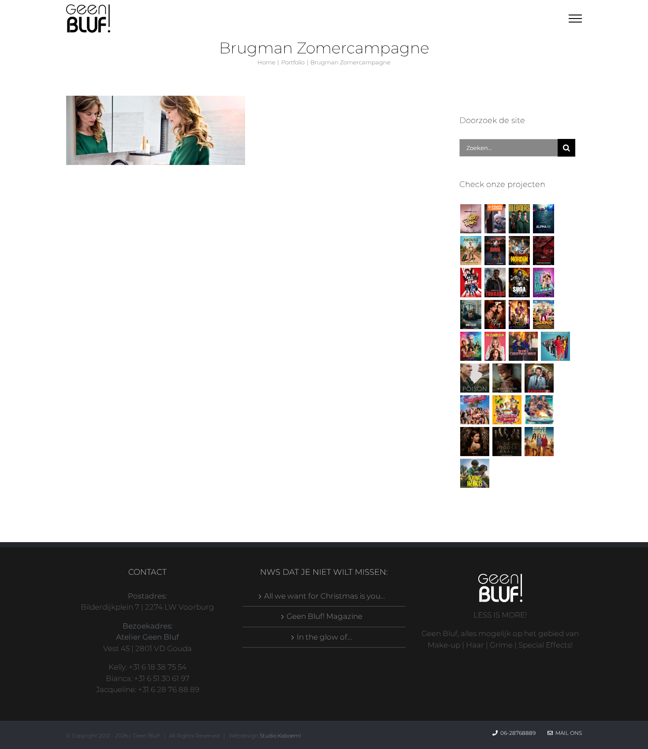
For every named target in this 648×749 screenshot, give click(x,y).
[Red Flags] (495, 314)
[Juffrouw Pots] (519, 314)
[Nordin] (519, 250)
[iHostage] (470, 314)
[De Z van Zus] (495, 346)
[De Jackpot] (543, 314)
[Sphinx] (474, 441)
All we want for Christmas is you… (324, 596)
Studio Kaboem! (280, 735)
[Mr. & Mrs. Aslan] (470, 282)
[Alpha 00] (543, 219)
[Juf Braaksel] (470, 346)
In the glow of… (324, 637)
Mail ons (567, 733)
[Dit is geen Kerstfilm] (523, 346)
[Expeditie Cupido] (474, 410)
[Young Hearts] (474, 473)
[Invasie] (539, 410)
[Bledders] (519, 219)
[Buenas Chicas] (539, 441)
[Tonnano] (495, 282)
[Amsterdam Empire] (495, 250)
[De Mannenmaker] (555, 346)
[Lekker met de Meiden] (543, 282)
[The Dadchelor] (539, 378)
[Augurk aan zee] (470, 250)
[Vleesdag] (543, 250)
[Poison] (474, 378)
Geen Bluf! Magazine (324, 616)
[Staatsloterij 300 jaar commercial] (495, 219)
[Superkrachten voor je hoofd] (507, 410)
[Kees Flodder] (470, 219)
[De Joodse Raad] (507, 441)
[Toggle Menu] (575, 18)
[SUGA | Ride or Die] (519, 282)
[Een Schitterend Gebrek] (507, 378)
